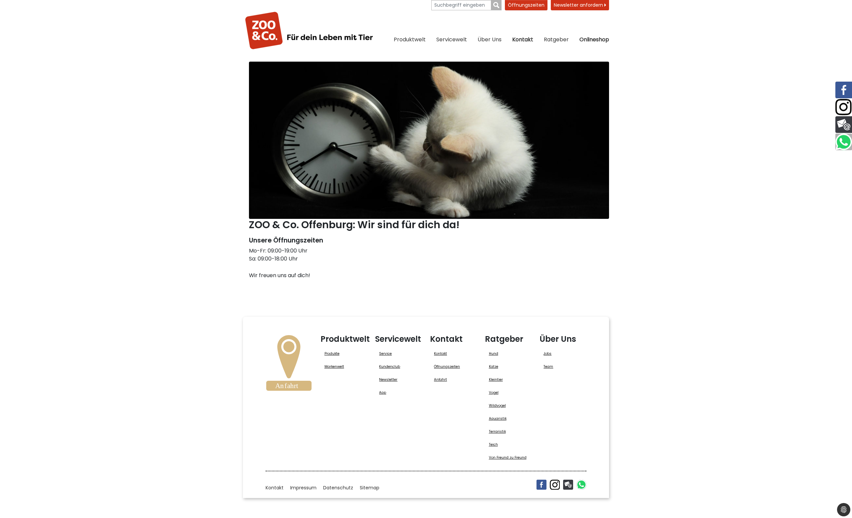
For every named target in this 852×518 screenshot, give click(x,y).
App (382, 392)
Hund (493, 353)
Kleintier (496, 379)
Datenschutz (338, 487)
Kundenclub (389, 366)
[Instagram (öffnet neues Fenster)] (555, 485)
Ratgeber (556, 39)
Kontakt (522, 39)
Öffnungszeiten (526, 5)
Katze (493, 366)
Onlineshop (594, 39)
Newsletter (388, 379)
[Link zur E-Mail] (843, 124)
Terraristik (497, 431)
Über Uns (490, 39)
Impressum (303, 487)
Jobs (547, 353)
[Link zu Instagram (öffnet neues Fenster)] (843, 107)
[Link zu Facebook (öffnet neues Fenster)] (843, 90)
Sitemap (369, 487)
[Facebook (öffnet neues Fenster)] (541, 485)
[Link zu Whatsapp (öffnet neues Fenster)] (843, 142)
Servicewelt (451, 39)
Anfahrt (440, 379)
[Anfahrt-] (289, 365)
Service (385, 353)
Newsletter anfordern (579, 5)
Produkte (331, 353)
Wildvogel (497, 405)
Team (548, 366)
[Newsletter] (568, 485)
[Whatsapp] (581, 485)
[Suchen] (496, 5)
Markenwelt (334, 366)
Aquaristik (498, 418)
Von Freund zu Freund (508, 457)
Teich (493, 444)
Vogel (494, 392)
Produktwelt (410, 39)
